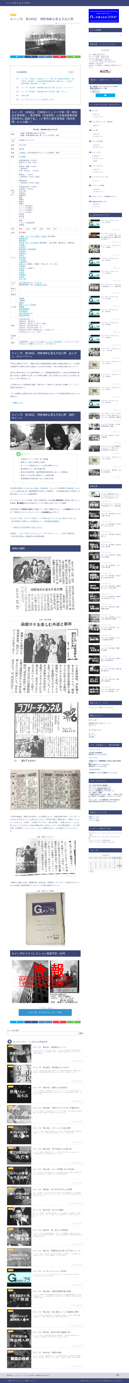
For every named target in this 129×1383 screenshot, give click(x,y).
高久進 (21, 149)
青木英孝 (22, 257)
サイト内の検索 (13, 1030)
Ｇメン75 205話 (33, 236)
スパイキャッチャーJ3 (100, 177)
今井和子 (22, 247)
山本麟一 (22, 245)
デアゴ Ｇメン (47, 1008)
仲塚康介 (22, 266)
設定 (95, 161)
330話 (43, 236)
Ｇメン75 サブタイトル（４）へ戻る (45, 1012)
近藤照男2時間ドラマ (99, 201)
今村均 (21, 272)
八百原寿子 (23, 262)
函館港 (21, 307)
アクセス (37, 283)
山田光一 (22, 268)
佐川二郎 (22, 279)
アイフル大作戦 (97, 141)
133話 (42, 488)
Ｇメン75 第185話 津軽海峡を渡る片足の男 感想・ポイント (44, 91)
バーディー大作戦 (98, 185)
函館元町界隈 (24, 315)
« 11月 (91, 871)
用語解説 (92, 737)
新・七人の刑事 (32, 243)
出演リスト (92, 725)
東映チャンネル (94, 817)
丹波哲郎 (70, 488)
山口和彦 (22, 156)
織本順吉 (22, 241)
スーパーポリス (97, 166)
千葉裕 (21, 236)
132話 (36, 488)
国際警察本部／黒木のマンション (100, 723)
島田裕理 (22, 249)
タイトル (97, 206)
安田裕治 (22, 253)
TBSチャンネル (94, 818)
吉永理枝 (22, 260)
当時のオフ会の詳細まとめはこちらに (28, 527)
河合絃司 (22, 251)
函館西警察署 (24, 309)
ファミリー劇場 (94, 820)
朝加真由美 (23, 238)
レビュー (97, 180)
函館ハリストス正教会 (27, 305)
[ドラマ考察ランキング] (105, 71)
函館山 (21, 302)
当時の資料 (25, 95)
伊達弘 (21, 255)
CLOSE (71, 72)
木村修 (21, 270)
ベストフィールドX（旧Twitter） (100, 840)
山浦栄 (21, 277)
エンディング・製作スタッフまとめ (101, 707)
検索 (81, 1033)
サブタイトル (98, 117)
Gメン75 (13, 15)
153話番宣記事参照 (51, 521)
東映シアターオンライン (15, 1380)
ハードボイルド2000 (18, 3)
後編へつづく (19, 403)
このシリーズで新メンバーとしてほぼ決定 (45, 342)
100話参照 (32, 249)
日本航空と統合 (40, 285)
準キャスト (92, 735)
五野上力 (22, 264)
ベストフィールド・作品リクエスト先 (101, 842)
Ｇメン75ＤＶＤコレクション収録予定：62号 (37, 99)
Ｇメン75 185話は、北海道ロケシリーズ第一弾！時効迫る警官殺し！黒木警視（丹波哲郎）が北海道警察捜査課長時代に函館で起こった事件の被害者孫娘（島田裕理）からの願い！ (47, 81)
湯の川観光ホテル (26, 283)
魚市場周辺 (23, 311)
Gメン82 (95, 130)
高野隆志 (22, 274)
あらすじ (97, 114)
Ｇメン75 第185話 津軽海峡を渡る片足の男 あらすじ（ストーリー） (47, 87)
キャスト (92, 733)
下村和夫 (22, 153)
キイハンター (96, 152)
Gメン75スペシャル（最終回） (103, 122)
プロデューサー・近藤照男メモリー (104, 196)
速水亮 (21, 243)
